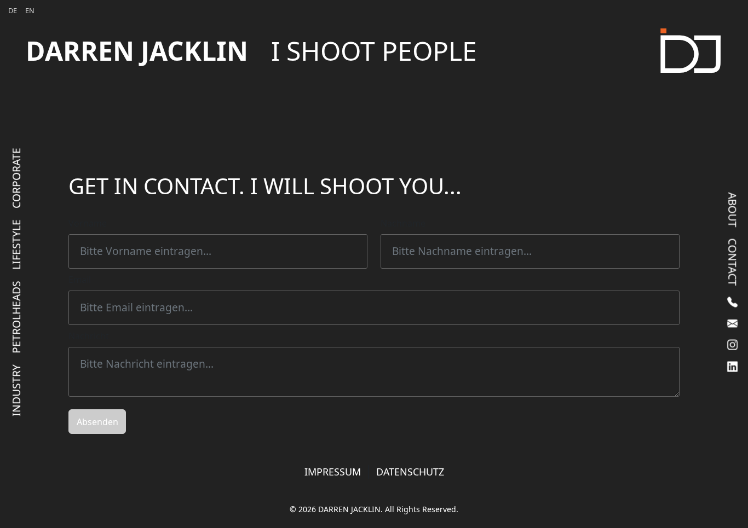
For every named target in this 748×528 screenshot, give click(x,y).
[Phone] (732, 302)
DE (12, 10)
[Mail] (732, 323)
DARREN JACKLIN (251, 50)
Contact (733, 262)
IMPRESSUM (332, 471)
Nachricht (88, 336)
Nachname (403, 223)
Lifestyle (16, 244)
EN (29, 10)
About (733, 209)
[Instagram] (732, 344)
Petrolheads (16, 316)
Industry (16, 390)
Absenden (97, 422)
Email (79, 280)
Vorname (87, 223)
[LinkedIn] (732, 366)
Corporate (16, 177)
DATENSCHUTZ (410, 471)
